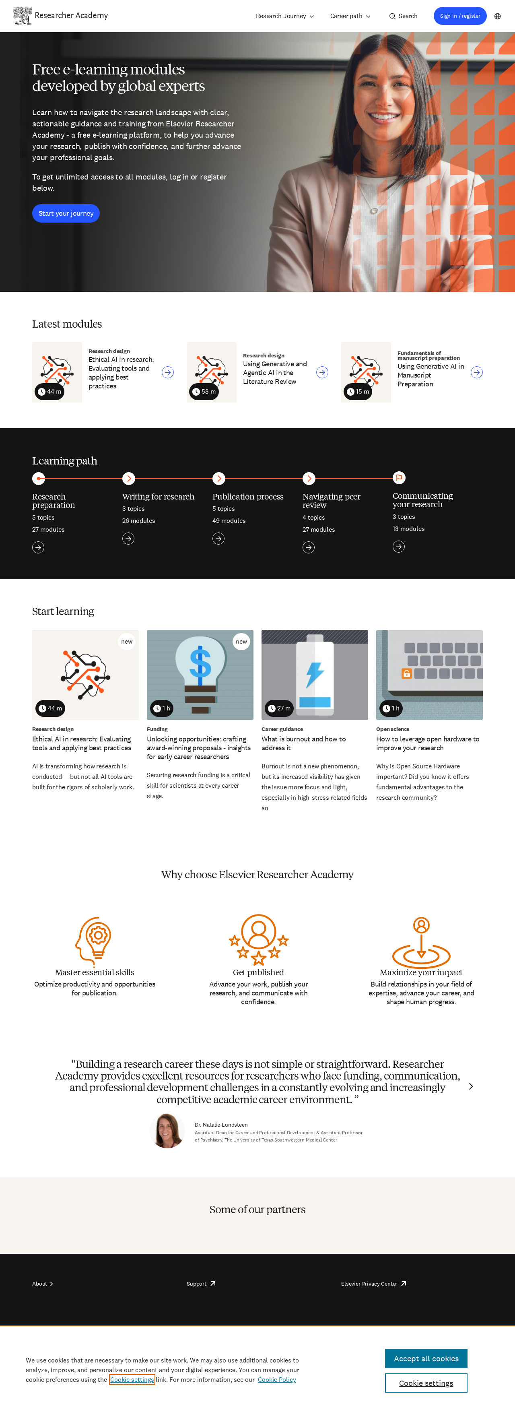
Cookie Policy (277, 1379)
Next (470, 1086)
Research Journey (281, 16)
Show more (38, 547)
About (39, 1283)
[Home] (71, 15)
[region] (257, 1369)
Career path (346, 16)
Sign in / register (460, 15)
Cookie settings (132, 1379)
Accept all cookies (426, 1358)
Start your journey (66, 213)
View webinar (168, 372)
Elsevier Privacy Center (369, 1283)
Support (196, 1283)
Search (408, 16)
